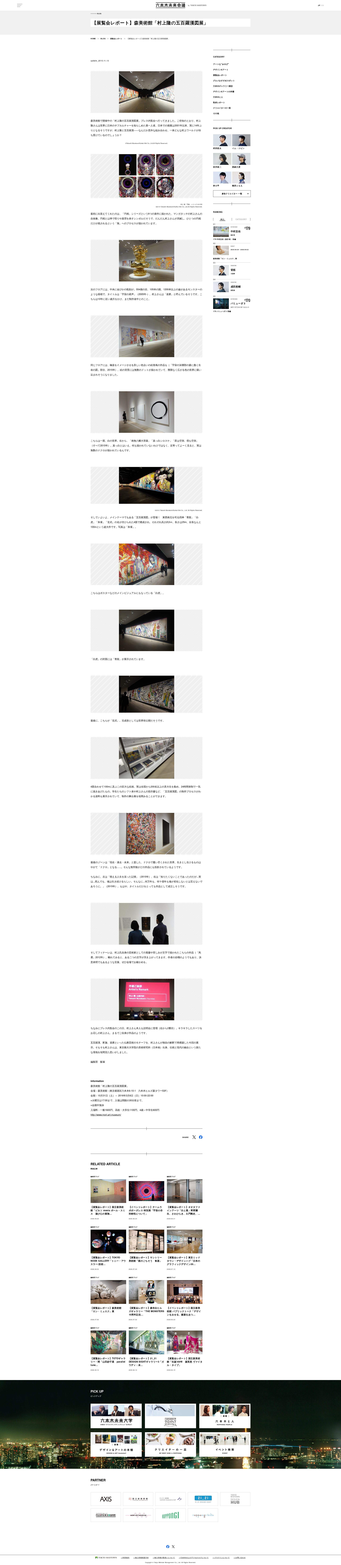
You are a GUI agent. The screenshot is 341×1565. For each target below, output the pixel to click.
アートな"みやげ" (221, 64)
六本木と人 (218, 97)
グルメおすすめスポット (224, 80)
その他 (216, 113)
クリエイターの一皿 (222, 107)
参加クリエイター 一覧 (232, 193)
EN (322, 5)
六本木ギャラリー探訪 (223, 86)
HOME (93, 38)
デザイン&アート (220, 69)
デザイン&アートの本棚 (223, 91)
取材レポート (219, 102)
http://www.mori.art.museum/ (106, 1114)
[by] (170, 5)
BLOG (103, 38)
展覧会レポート (116, 38)
